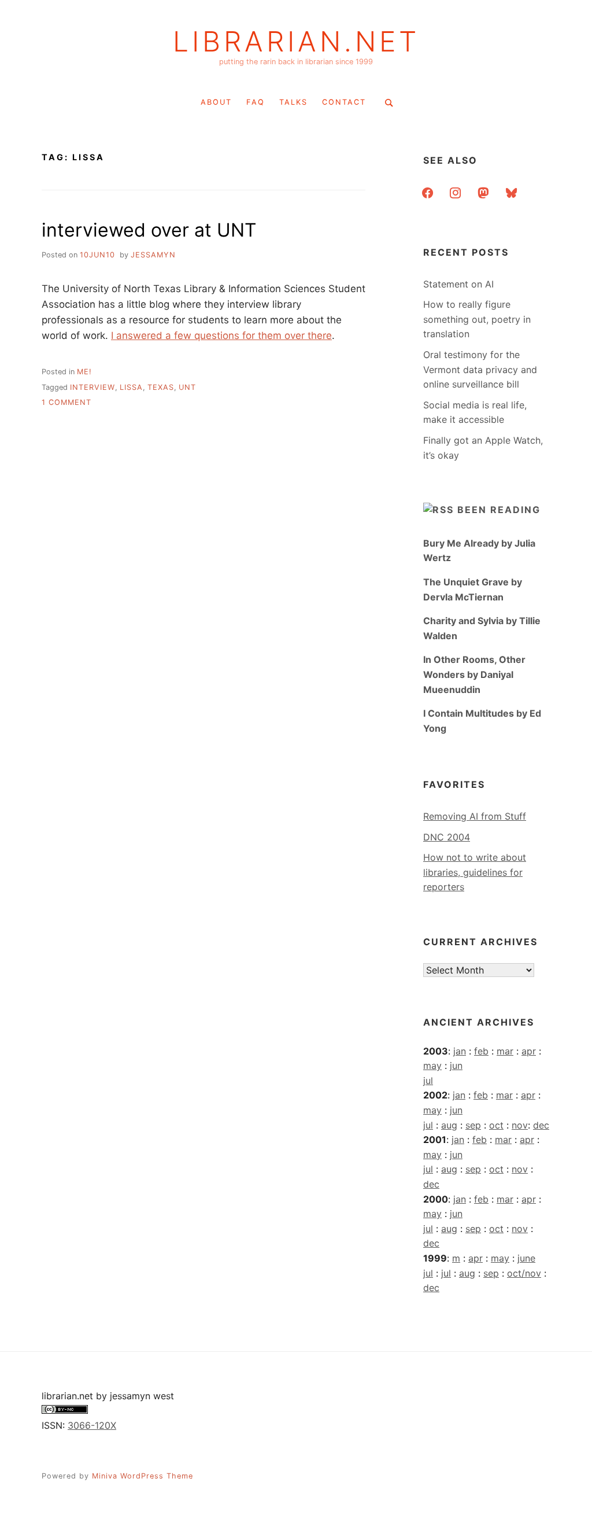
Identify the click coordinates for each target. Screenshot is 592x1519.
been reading (499, 509)
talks (293, 102)
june (526, 1258)
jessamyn (153, 254)
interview (92, 387)
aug (449, 1125)
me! (84, 371)
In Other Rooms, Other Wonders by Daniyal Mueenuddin (474, 674)
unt (187, 387)
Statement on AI (458, 284)
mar (505, 1051)
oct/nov (524, 1273)
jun (456, 1065)
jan (459, 1051)
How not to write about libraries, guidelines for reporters (474, 872)
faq (255, 102)
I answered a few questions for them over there (221, 335)
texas (160, 387)
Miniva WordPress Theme (142, 1476)
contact (344, 102)
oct (496, 1125)
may (432, 1065)
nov (520, 1125)
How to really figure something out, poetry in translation (477, 319)
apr (528, 1051)
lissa (131, 387)
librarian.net (296, 42)
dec (541, 1125)
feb (481, 1051)
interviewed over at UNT (149, 230)
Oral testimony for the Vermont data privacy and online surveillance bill (480, 369)
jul (428, 1080)
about (216, 102)
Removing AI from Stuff (474, 816)
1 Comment (66, 402)
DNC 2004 (446, 837)
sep (473, 1125)
